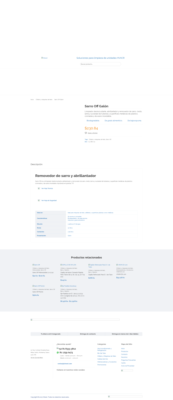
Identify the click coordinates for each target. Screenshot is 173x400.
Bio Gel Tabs (101, 353)
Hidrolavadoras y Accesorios (124, 270)
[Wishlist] (91, 133)
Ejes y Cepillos (64, 270)
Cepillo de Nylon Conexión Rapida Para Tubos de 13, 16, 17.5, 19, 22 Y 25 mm (72, 275)
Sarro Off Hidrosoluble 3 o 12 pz (43, 272)
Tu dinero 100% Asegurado (50, 334)
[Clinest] (44, 60)
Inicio (32, 99)
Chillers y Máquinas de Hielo (106, 356)
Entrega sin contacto (88, 334)
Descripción (36, 164)
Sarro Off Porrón (38, 292)
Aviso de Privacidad (127, 366)
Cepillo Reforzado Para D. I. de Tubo (100, 275)
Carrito (123, 363)
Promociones (101, 365)
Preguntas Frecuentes (128, 360)
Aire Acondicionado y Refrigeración (104, 349)
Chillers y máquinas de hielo (44, 99)
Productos (124, 351)
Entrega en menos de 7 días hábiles (125, 334)
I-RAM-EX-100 (120, 272)
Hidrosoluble (36, 270)
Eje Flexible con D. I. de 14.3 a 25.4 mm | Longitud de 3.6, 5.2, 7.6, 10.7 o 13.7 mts (72, 296)
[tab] (36, 164)
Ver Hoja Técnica (47, 188)
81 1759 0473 (66, 352)
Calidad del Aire (102, 359)
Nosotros (124, 357)
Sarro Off (108, 139)
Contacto (124, 354)
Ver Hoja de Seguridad (49, 200)
